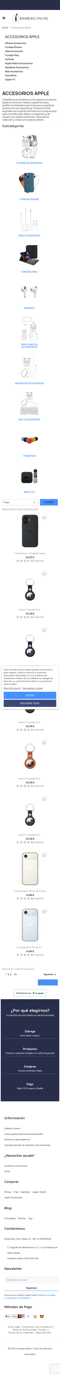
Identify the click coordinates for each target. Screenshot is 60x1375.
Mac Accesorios (14, 71)
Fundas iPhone (13, 47)
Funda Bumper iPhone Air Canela (30, 891)
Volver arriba (48, 982)
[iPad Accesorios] (29, 219)
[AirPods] (29, 291)
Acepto (29, 695)
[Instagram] (30, 1363)
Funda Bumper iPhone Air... (30, 947)
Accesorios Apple (22, 36)
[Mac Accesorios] (29, 403)
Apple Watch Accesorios (19, 63)
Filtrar (48, 502)
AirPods (9, 59)
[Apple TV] (29, 475)
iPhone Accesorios (15, 43)
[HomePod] (29, 439)
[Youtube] (36, 1363)
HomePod (10, 75)
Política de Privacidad (46, 1295)
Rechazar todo (29, 703)
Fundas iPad (12, 55)
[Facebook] (23, 1363)
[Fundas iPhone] (29, 182)
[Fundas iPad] (29, 255)
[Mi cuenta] (57, 5)
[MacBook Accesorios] (29, 366)
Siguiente (50, 974)
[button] (55, 17)
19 (15, 974)
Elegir (20, 502)
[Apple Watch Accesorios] (29, 328)
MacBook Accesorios (17, 67)
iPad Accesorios (14, 51)
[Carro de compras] (54, 4)
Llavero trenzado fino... (30, 609)
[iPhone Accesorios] (29, 146)
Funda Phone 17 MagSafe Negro (30, 553)
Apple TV (10, 79)
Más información (12, 688)
